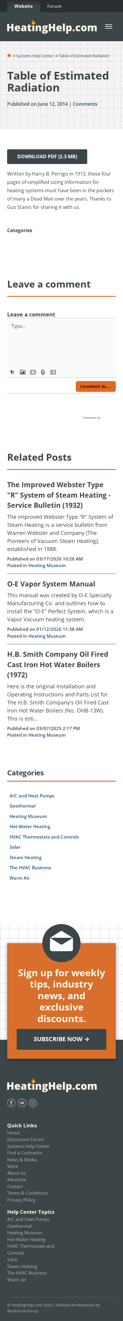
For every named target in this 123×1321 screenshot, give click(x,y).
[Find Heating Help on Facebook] (11, 1103)
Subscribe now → (62, 1039)
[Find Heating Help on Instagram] (33, 1103)
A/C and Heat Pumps (32, 796)
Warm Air (20, 878)
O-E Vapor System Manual (51, 584)
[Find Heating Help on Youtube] (22, 1103)
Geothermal (23, 806)
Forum (54, 6)
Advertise (16, 1179)
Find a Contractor (25, 1153)
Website (23, 6)
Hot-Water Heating (30, 826)
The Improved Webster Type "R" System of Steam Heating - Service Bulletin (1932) (58, 495)
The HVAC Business (30, 867)
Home (13, 1133)
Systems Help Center (34, 55)
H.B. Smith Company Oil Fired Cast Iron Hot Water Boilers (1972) (57, 664)
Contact (15, 1186)
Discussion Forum (25, 1139)
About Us (16, 1173)
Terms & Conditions (27, 1193)
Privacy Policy (21, 1200)
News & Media (22, 1159)
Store (12, 1166)
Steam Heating (25, 857)
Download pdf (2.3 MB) (47, 156)
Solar (15, 847)
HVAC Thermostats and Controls (44, 837)
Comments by (92, 417)
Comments (85, 104)
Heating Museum (47, 565)
